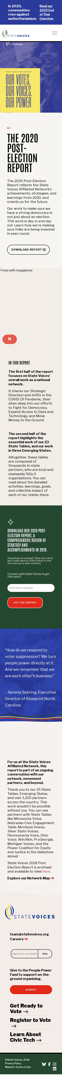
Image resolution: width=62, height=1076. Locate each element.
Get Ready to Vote (26, 1008)
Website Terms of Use (18, 1067)
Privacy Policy (13, 1063)
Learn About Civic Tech (25, 1037)
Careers (17, 939)
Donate (31, 990)
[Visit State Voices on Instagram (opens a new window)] (54, 1064)
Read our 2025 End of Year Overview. (47, 12)
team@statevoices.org (29, 934)
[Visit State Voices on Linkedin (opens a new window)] (54, 1068)
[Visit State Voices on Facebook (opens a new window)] (49, 1064)
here (46, 871)
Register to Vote (30, 1020)
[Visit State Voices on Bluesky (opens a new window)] (44, 1064)
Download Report (30, 249)
